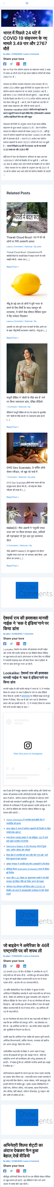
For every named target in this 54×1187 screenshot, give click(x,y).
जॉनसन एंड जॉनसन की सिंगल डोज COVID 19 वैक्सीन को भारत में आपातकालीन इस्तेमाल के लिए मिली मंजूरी (27, 890)
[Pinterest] (18, 63)
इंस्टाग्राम (26, 696)
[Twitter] (11, 63)
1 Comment (12, 407)
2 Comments (12, 545)
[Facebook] (4, 63)
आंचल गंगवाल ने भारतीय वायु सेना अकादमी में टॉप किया (27, 864)
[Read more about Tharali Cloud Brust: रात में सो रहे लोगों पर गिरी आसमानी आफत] (27, 217)
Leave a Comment (31, 54)
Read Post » (13, 266)
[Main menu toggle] (27, 3)
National (28, 246)
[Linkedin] (24, 63)
